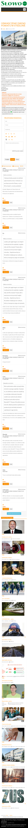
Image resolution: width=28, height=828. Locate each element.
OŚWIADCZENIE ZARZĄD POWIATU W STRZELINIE (13, 24)
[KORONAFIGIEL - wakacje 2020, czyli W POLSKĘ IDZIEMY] (13, 608)
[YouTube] (12, 136)
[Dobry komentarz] (3, 200)
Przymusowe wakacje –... (7, 785)
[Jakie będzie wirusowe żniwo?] (13, 649)
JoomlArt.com (11, 822)
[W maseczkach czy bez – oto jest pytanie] (13, 629)
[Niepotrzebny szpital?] (13, 690)
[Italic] (8, 133)
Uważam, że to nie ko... (7, 537)
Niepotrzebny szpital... (7, 701)
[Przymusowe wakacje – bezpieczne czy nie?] (13, 775)
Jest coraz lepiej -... (6, 598)
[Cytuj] (6, 136)
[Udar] (14, 133)
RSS (22, 166)
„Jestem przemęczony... (7, 578)
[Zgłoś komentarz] (3, 198)
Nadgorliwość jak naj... (7, 744)
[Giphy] (6, 139)
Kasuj (17, 159)
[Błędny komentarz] (4, 200)
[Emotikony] (9, 139)
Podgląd (7, 159)
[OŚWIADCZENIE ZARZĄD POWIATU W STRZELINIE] (13, 755)
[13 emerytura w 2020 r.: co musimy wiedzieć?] (13, 796)
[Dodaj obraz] (9, 136)
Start (7, 815)
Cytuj (11, 202)
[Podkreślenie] (11, 133)
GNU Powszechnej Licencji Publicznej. (15, 826)
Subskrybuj (16, 166)
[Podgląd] (12, 139)
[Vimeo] (15, 136)
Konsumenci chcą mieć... (7, 680)
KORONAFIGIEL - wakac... (8, 619)
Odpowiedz (5, 202)
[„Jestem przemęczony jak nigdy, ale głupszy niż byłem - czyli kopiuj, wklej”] (13, 567)
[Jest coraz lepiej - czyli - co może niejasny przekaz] (13, 588)
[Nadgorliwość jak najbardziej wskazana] (13, 734)
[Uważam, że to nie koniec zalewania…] (13, 526)
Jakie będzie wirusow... (7, 660)
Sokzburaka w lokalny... (7, 557)
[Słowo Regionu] (14, 3)
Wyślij (12, 159)
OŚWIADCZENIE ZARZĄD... (8, 765)
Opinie (11, 815)
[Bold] (6, 133)
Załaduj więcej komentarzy (14, 513)
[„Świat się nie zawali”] (13, 714)
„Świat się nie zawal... (6, 724)
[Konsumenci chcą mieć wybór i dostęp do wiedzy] (13, 670)
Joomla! (3, 824)
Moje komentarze (7, 166)
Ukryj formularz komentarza (12, 118)
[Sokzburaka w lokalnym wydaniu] (13, 547)
